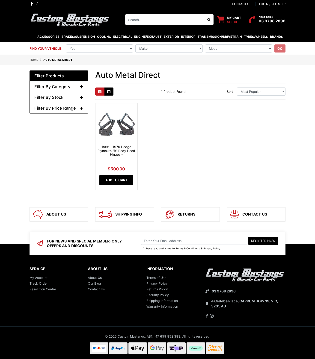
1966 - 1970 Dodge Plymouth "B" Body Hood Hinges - (116, 151)
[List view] (108, 92)
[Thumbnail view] (99, 92)
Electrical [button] (122, 36)
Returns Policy (157, 289)
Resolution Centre (43, 289)
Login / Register (272, 4)
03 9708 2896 (272, 21)
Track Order (39, 283)
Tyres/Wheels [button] (256, 36)
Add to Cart (116, 180)
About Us (95, 278)
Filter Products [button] (49, 75)
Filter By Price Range (55, 108)
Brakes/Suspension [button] (78, 36)
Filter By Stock (48, 97)
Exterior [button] (171, 36)
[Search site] (209, 19)
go (279, 48)
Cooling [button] (104, 36)
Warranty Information (162, 306)
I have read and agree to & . (183, 248)
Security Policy (157, 295)
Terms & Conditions (188, 248)
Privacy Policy (211, 248)
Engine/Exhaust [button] (148, 36)
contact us (241, 4)
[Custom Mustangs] (70, 19)
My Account (39, 278)
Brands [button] (276, 36)
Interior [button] (188, 36)
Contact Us (96, 289)
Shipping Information (162, 301)
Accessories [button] (48, 36)
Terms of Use (156, 278)
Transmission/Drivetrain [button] (220, 36)
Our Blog (94, 283)
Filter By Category (52, 86)
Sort (230, 91)
